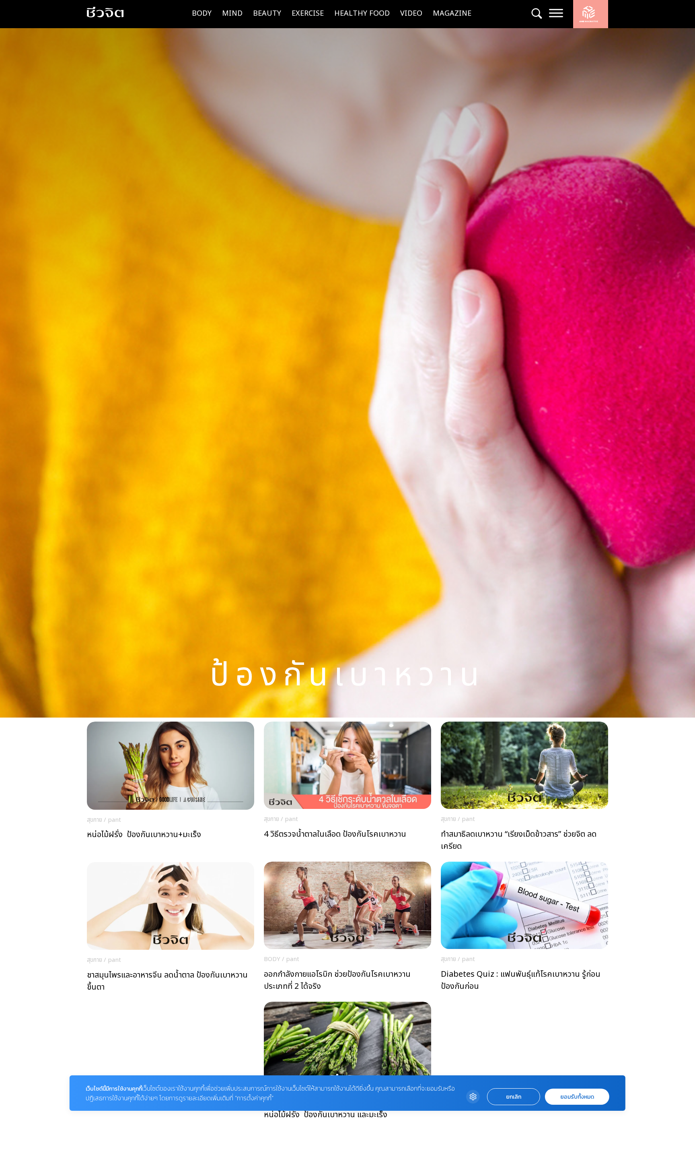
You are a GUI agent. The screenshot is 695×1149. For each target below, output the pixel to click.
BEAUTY (267, 13)
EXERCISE (308, 13)
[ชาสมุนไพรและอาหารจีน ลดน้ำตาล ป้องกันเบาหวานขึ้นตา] (170, 929)
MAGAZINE (452, 13)
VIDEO (411, 13)
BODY (202, 13)
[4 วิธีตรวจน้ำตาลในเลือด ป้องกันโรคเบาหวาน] (347, 789)
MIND (232, 13)
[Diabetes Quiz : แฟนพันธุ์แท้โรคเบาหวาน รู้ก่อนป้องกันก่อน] (524, 929)
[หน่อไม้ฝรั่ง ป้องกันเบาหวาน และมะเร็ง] (347, 1069)
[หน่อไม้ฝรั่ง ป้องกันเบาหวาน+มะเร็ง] (170, 789)
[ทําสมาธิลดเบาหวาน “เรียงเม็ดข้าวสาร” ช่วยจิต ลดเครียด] (524, 789)
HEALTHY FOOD (362, 13)
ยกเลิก (513, 1097)
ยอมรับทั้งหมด (577, 1097)
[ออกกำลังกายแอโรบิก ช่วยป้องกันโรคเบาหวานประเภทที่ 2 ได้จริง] (347, 929)
